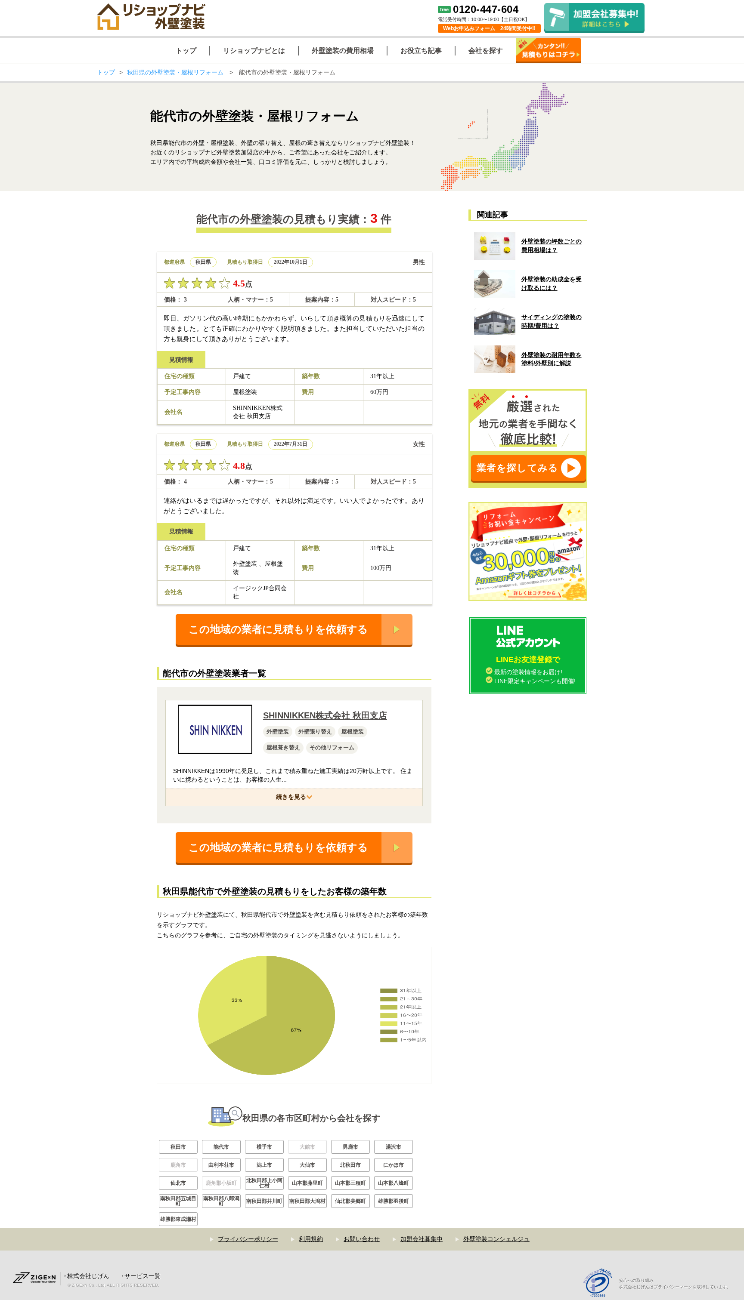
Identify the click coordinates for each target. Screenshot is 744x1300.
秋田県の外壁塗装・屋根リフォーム (175, 72)
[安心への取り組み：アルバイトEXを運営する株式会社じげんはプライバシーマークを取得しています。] (601, 1284)
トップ (106, 72)
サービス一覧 (142, 1275)
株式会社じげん (88, 1275)
